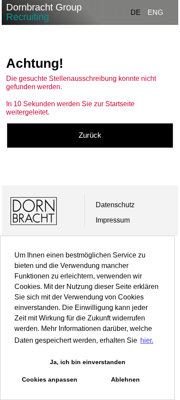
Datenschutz (115, 205)
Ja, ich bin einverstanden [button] (87, 361)
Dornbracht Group (44, 12)
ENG (155, 12)
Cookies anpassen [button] (49, 379)
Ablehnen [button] (125, 379)
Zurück (90, 135)
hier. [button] (146, 340)
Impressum (113, 220)
